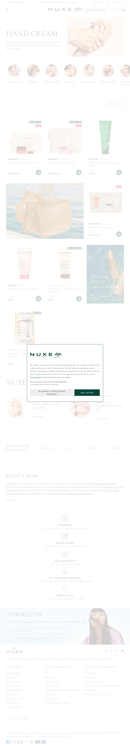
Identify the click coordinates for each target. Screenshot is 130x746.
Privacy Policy (35, 377)
